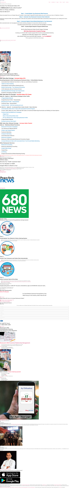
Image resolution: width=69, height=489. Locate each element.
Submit (1, 320)
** (21, 7)
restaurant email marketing (57, 484)
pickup (60, 487)
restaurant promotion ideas (25, 484)
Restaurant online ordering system (4, 487)
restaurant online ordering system (16, 424)
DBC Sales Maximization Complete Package (34, 31)
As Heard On (2, 188)
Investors (67, 2)
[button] (1, 425)
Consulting (52, 2)
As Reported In (3, 171)
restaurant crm (44, 484)
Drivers (61, 2)
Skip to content (2, 0)
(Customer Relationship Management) (15, 343)
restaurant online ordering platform (23, 487)
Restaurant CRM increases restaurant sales (11, 168)
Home (49, 2)
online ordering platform (31, 487)
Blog (63, 2)
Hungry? (57, 2)
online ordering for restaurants (14, 487)
